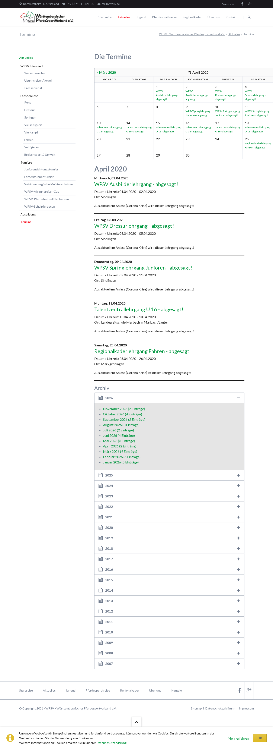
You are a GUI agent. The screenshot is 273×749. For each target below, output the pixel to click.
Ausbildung (28, 214)
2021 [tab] (109, 517)
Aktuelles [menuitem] (49, 690)
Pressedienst (33, 88)
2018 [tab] (109, 548)
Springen (30, 117)
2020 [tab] (109, 527)
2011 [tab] (109, 622)
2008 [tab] (109, 653)
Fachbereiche (29, 96)
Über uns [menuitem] (155, 690)
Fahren (28, 140)
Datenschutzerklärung (111, 743)
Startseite (105, 17)
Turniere (26, 162)
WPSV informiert (31, 66)
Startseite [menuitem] (26, 690)
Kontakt (231, 17)
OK (259, 738)
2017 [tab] (109, 559)
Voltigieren (31, 147)
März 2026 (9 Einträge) (120, 451)
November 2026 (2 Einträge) (124, 409)
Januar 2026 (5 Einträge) (121, 462)
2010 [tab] (109, 632)
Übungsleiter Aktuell (38, 80)
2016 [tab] (109, 569)
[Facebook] (242, 4)
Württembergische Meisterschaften (48, 184)
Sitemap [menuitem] (196, 708)
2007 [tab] (109, 663)
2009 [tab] (109, 643)
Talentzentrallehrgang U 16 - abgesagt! (138, 309)
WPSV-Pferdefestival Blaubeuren (46, 199)
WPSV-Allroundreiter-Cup (41, 191)
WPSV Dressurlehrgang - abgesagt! (225, 95)
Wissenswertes (34, 73)
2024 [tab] (109, 486)
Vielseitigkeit (33, 125)
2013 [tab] (109, 601)
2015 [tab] (109, 580)
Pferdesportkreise (164, 17)
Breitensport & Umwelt (39, 154)
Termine (26, 222)
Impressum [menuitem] (246, 708)
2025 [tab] (109, 475)
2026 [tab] (109, 398)
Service (226, 4)
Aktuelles (124, 17)
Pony (27, 102)
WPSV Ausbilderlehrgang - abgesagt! (167, 95)
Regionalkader (192, 17)
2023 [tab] (109, 496)
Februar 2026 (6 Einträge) (122, 457)
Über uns (214, 17)
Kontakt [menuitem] (176, 690)
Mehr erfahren (238, 738)
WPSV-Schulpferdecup (39, 206)
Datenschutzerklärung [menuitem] (220, 708)
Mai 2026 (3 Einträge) (119, 441)
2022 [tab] (109, 506)
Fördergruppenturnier (39, 177)
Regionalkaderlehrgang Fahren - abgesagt (141, 351)
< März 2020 (106, 72)
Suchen (249, 17)
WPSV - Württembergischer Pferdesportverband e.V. (192, 34)
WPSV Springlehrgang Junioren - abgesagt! (143, 267)
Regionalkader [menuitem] (129, 690)
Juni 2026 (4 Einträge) (119, 435)
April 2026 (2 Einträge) (119, 446)
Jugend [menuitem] (71, 690)
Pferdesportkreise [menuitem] (98, 690)
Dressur (29, 110)
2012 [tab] (109, 611)
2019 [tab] (109, 538)
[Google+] (250, 4)
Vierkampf (31, 132)
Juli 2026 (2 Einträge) (118, 430)
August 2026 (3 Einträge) (121, 425)
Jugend (141, 17)
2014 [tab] (109, 590)
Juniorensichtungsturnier (41, 169)
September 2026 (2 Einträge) (124, 419)
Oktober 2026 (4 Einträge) (122, 414)
